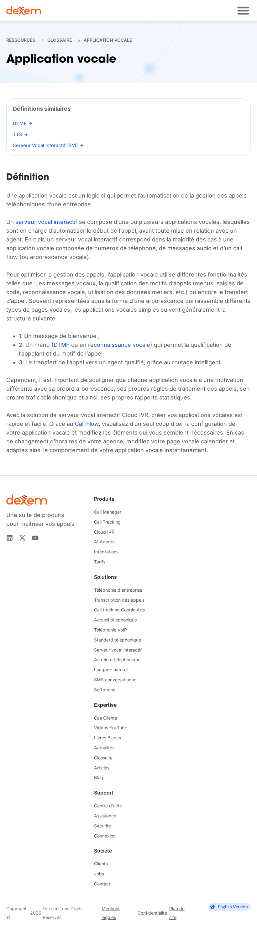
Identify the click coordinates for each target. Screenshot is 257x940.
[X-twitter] (22, 538)
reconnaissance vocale (119, 344)
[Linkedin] (9, 538)
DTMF (62, 344)
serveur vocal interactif (46, 222)
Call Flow (87, 423)
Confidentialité (152, 913)
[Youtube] (35, 538)
